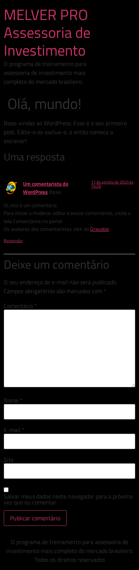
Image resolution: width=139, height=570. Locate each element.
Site (9, 460)
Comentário (20, 306)
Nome (13, 400)
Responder (13, 240)
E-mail (14, 430)
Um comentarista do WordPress (45, 188)
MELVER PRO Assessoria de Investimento (47, 32)
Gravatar (99, 229)
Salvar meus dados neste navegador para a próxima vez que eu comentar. (68, 499)
